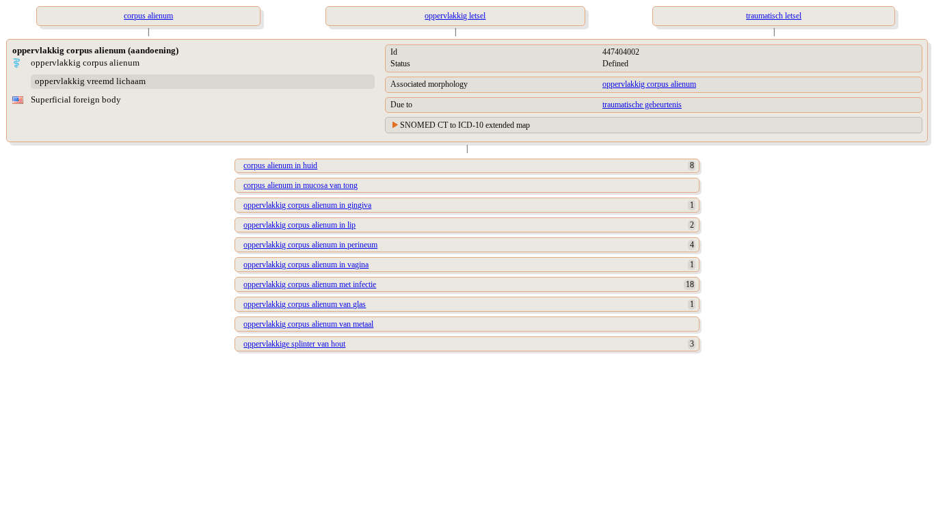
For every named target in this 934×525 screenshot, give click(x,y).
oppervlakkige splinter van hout (294, 344)
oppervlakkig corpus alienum (649, 84)
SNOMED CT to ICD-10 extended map (465, 125)
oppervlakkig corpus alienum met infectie (309, 284)
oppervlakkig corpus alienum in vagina (306, 264)
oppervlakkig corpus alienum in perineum (310, 245)
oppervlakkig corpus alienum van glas (304, 304)
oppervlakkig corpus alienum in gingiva (307, 205)
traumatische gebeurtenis (642, 104)
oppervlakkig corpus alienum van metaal (308, 324)
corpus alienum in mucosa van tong (300, 185)
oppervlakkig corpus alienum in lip (299, 225)
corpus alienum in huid (280, 165)
